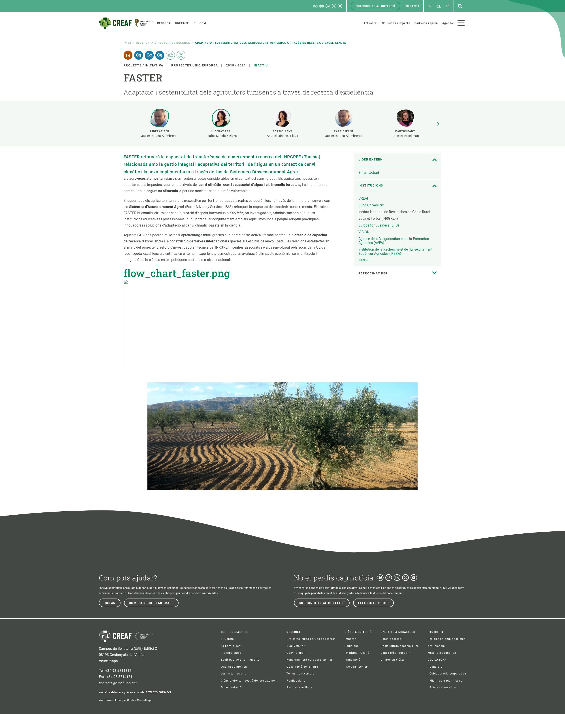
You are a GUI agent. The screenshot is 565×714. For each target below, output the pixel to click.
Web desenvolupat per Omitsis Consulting (125, 700)
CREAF (363, 198)
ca (439, 6)
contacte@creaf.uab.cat (118, 683)
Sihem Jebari (368, 172)
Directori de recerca (172, 42)
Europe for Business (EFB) (378, 225)
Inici (127, 42)
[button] (438, 124)
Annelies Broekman (405, 136)
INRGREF (365, 260)
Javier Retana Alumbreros (159, 136)
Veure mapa (108, 661)
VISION (363, 232)
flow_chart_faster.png (177, 273)
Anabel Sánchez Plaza (221, 136)
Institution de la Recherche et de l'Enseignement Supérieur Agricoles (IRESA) (395, 251)
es (447, 6)
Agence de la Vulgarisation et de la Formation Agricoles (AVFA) (393, 241)
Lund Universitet (371, 205)
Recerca (143, 42)
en (429, 6)
